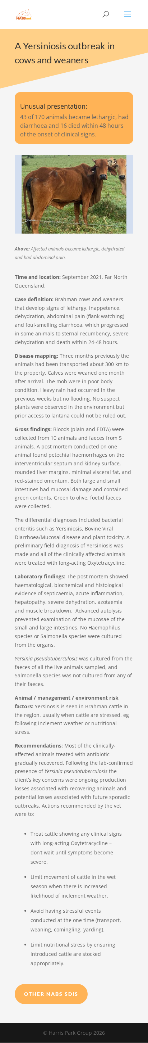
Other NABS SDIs (51, 994)
